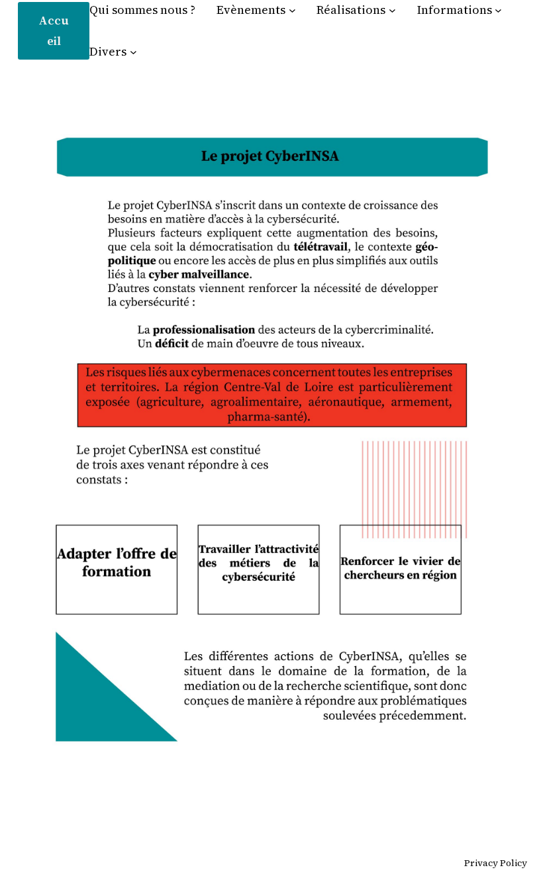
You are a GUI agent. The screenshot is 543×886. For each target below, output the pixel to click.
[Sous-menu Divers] (133, 51)
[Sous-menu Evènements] (292, 10)
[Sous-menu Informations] (498, 10)
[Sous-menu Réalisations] (392, 10)
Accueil (53, 30)
